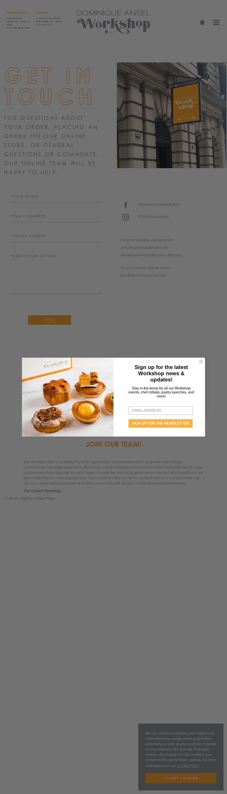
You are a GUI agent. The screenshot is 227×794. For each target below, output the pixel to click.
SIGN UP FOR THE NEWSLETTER (160, 423)
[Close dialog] (201, 361)
